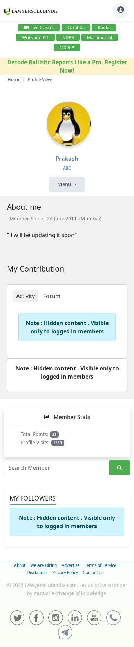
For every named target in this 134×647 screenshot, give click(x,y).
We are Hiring (43, 565)
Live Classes (42, 27)
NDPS (68, 37)
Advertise (71, 565)
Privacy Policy (65, 572)
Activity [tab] (25, 296)
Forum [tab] (51, 296)
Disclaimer (37, 572)
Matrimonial (99, 37)
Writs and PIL (35, 37)
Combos (76, 27)
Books (104, 27)
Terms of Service (100, 565)
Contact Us (93, 572)
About (19, 565)
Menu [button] (64, 184)
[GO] (119, 468)
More (64, 47)
